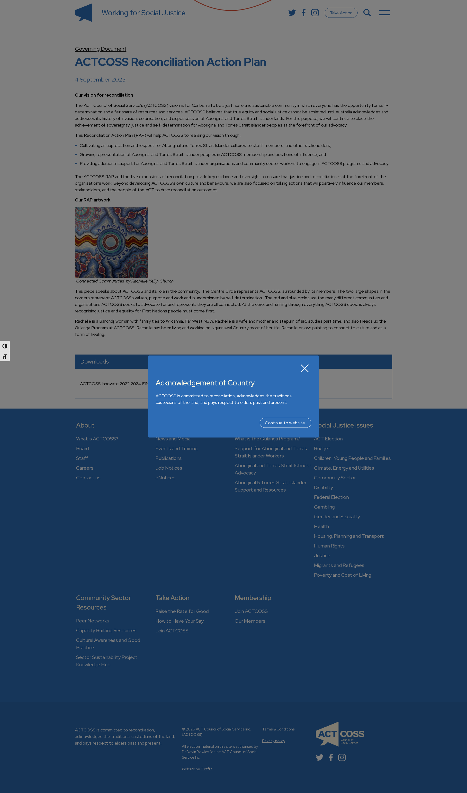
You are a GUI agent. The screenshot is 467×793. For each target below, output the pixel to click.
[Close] (305, 368)
